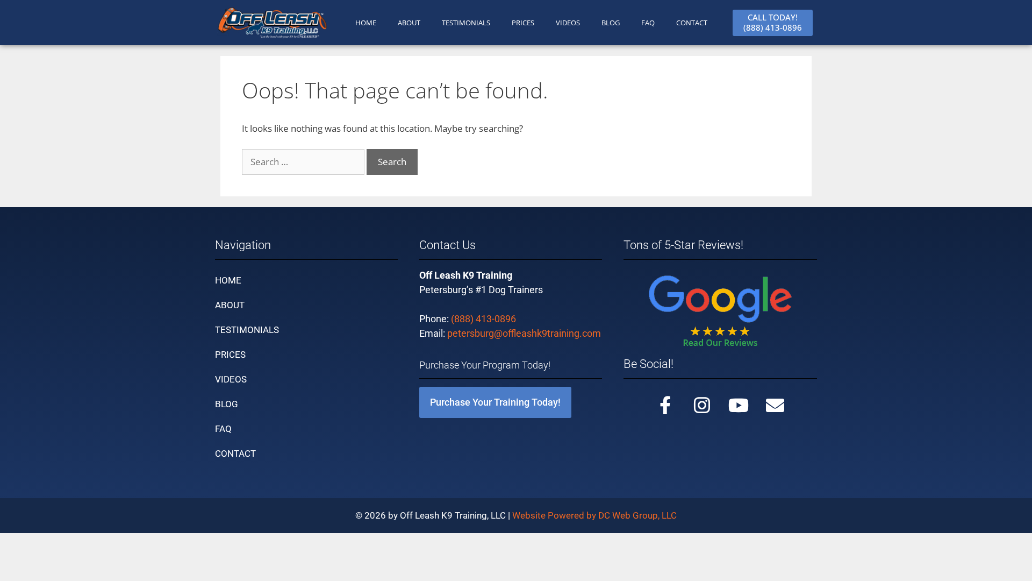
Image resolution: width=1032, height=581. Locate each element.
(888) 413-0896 (483, 318)
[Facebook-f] (665, 405)
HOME (365, 22)
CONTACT (691, 22)
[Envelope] (775, 405)
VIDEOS (568, 22)
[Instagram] (702, 405)
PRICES (523, 22)
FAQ (648, 22)
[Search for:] (304, 161)
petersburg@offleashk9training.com (524, 333)
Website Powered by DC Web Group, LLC (594, 515)
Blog (610, 22)
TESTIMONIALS (466, 22)
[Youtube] (738, 405)
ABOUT (409, 22)
